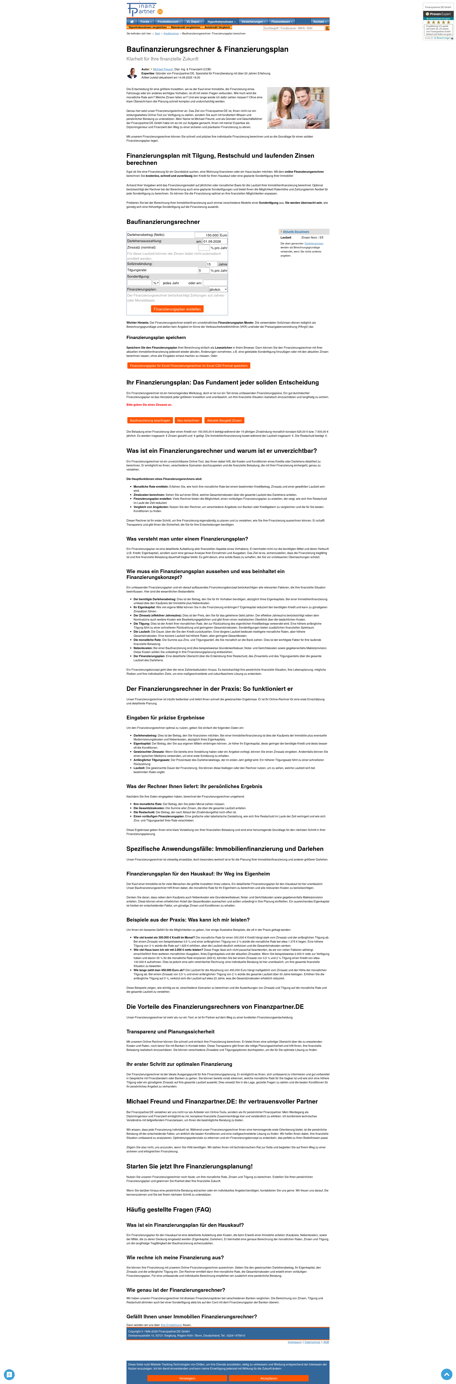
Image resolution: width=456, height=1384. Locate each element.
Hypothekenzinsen (221, 21)
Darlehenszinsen (314, 243)
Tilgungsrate (136, 269)
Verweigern (187, 1378)
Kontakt (319, 21)
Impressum (295, 1342)
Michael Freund (163, 69)
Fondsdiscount (168, 21)
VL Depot (193, 21)
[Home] (132, 21)
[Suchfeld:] (293, 28)
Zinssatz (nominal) (141, 247)
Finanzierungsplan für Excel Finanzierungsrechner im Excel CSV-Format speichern (189, 365)
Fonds (145, 21)
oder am (194, 282)
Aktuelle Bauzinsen (296, 231)
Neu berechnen (188, 420)
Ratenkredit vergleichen (185, 27)
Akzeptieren (268, 1378)
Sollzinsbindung (139, 263)
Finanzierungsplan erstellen (177, 309)
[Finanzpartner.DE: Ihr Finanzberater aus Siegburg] (144, 9)
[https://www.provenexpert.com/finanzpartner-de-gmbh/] (438, 21)
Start (157, 33)
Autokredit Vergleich (217, 27)
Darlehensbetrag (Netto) (145, 234)
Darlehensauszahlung (144, 240)
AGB (326, 1342)
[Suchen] (327, 28)
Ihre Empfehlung (171, 1325)
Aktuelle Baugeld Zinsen (224, 420)
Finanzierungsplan (141, 289)
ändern (276, 1368)
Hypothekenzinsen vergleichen (148, 27)
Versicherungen (253, 21)
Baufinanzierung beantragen (150, 420)
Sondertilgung (138, 276)
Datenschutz (312, 1342)
